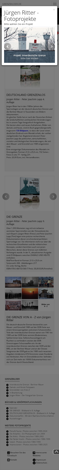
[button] (7, 46)
